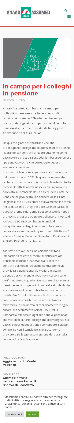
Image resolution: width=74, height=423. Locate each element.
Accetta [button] (32, 414)
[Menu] (69, 16)
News (22, 99)
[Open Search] (65, 10)
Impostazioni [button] (14, 414)
